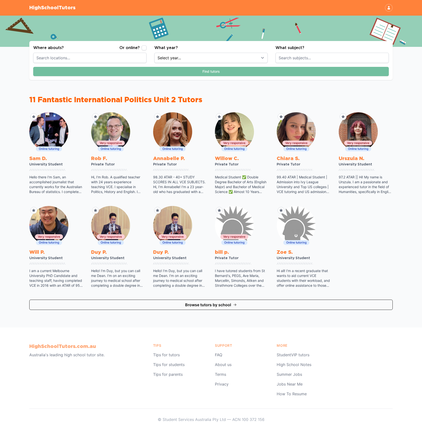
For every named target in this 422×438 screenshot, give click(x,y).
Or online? (129, 48)
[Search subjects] (388, 58)
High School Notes (294, 364)
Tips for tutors (166, 354)
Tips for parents (168, 374)
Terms (220, 374)
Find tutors (211, 71)
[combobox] (89, 58)
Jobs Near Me (290, 384)
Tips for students (169, 364)
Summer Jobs (289, 374)
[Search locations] (146, 58)
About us (223, 364)
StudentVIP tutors (293, 354)
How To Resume (292, 393)
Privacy (222, 384)
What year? (166, 48)
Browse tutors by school (208, 304)
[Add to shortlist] (33, 116)
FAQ (218, 354)
